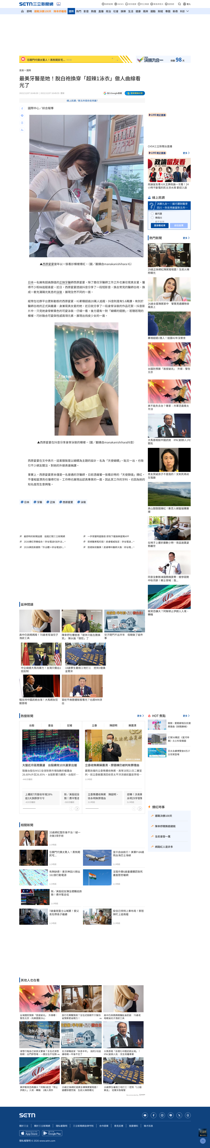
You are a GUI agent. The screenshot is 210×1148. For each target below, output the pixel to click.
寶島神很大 (158, 4)
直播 (101, 11)
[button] (179, 4)
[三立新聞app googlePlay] (52, 1133)
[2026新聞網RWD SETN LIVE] (59, 4)
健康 (138, 11)
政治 (108, 11)
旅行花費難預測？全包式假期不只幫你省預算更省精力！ (81, 1017)
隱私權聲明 (61, 1125)
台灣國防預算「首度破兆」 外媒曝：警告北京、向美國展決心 (39, 1017)
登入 (189, 4)
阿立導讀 (145, 4)
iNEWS (120, 4)
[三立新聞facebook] (153, 1115)
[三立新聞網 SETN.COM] (22, 11)
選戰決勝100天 (42, 11)
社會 (115, 11)
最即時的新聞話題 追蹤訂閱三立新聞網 (44, 536)
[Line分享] (22, 115)
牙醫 (68, 282)
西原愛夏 (48, 264)
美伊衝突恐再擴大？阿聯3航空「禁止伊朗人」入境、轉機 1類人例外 (39, 1089)
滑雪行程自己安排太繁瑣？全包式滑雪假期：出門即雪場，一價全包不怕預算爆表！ (39, 1053)
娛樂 (123, 11)
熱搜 (93, 11)
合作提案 (103, 1125)
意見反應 (118, 1125)
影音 (86, 11)
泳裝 (59, 292)
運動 (153, 11)
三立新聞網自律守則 (83, 1125)
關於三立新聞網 (42, 1125)
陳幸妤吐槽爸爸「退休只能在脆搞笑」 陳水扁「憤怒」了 (81, 636)
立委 (94, 725)
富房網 (171, 4)
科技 (182, 11)
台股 (31, 725)
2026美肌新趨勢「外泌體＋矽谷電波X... (44, 547)
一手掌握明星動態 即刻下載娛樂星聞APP (108, 536)
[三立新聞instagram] (162, 1115)
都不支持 (159, 221)
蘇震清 (132, 725)
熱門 (78, 11)
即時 (29, 11)
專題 (167, 11)
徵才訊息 (148, 1125)
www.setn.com (47, 1140)
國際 (71, 11)
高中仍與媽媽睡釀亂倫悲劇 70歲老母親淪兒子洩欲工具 (122, 1017)
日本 (31, 282)
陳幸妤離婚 (60, 11)
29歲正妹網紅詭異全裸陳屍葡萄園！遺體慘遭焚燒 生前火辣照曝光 (80, 1089)
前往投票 (178, 225)
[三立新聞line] (170, 1115)
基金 (50, 725)
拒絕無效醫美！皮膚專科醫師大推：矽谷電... (110, 547)
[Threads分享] (22, 122)
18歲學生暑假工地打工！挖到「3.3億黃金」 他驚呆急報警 (123, 1089)
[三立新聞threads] (188, 1115)
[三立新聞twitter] (179, 1115)
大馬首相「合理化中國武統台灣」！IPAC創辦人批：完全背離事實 (122, 1053)
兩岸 (145, 11)
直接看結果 (159, 225)
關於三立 (23, 1125)
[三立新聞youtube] (145, 1115)
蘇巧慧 (158, 213)
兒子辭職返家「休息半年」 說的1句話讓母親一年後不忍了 (81, 1053)
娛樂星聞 (109, 4)
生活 (130, 11)
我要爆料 (133, 1125)
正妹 (62, 282)
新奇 (175, 11)
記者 (69, 725)
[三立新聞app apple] (29, 1133)
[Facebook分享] (22, 108)
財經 (160, 11)
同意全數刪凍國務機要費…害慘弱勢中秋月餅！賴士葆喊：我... (168, 578)
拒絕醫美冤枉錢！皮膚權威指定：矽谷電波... (110, 541)
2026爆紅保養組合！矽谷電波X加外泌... (44, 541)
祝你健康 (132, 4)
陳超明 (113, 725)
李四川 (158, 217)
